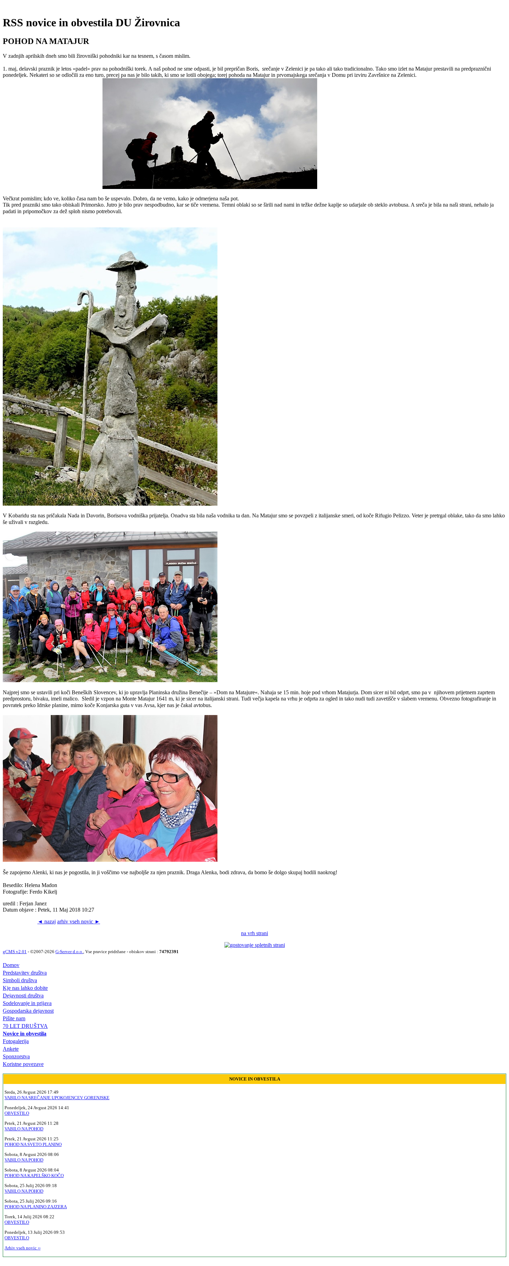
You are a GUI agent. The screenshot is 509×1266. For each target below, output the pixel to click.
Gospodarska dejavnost (28, 1011)
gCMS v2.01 (15, 951)
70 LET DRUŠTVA (25, 1026)
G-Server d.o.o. (69, 951)
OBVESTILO (17, 1113)
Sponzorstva (16, 1056)
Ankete (11, 1049)
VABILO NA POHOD (24, 1128)
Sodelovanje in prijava (27, 1003)
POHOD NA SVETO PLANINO (33, 1144)
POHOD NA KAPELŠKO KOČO (34, 1175)
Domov (11, 965)
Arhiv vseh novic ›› (23, 1247)
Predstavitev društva (25, 973)
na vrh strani (254, 933)
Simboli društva (20, 980)
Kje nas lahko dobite (25, 988)
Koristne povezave (23, 1064)
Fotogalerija (16, 1041)
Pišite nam (14, 1018)
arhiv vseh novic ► (78, 921)
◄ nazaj (46, 921)
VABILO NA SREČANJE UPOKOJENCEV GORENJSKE (57, 1097)
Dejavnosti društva (23, 995)
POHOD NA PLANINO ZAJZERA (36, 1206)
